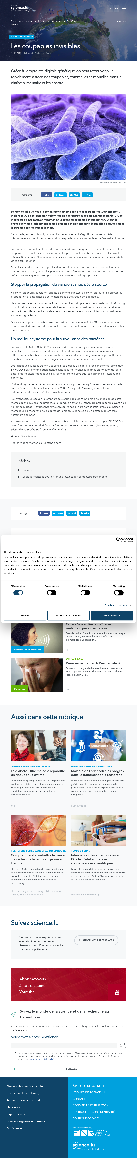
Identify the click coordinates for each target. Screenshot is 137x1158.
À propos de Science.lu (89, 1086)
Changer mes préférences (96, 940)
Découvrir (13, 1107)
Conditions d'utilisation (91, 1105)
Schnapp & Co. (74, 658)
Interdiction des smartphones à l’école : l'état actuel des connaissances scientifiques (95, 859)
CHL (13, 806)
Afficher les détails (116, 605)
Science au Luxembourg (22, 21)
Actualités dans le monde (24, 1100)
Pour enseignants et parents (26, 1121)
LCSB (80, 806)
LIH (67, 650)
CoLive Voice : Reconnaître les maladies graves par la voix (89, 626)
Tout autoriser (112, 615)
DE (110, 8)
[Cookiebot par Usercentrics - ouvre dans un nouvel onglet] (118, 539)
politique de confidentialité (41, 1059)
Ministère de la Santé (31, 894)
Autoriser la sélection (68, 615)
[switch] (51, 592)
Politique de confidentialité (94, 1112)
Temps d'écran (80, 851)
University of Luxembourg (30, 891)
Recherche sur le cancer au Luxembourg (38, 851)
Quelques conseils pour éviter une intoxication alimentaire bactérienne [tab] (65, 477)
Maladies (91, 766)
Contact (79, 1099)
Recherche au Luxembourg (50, 21)
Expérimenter (16, 1114)
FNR (68, 689)
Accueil (122, 21)
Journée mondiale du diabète (30, 766)
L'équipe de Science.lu (89, 1092)
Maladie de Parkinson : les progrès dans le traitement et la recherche (97, 773)
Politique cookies (86, 1118)
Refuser (25, 615)
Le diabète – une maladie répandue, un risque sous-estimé (38, 773)
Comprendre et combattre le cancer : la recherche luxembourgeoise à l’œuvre (38, 859)
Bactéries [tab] (27, 470)
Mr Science (14, 1128)
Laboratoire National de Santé (37, 53)
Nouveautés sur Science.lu (25, 1086)
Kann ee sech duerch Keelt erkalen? (93, 663)
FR (116, 8)
